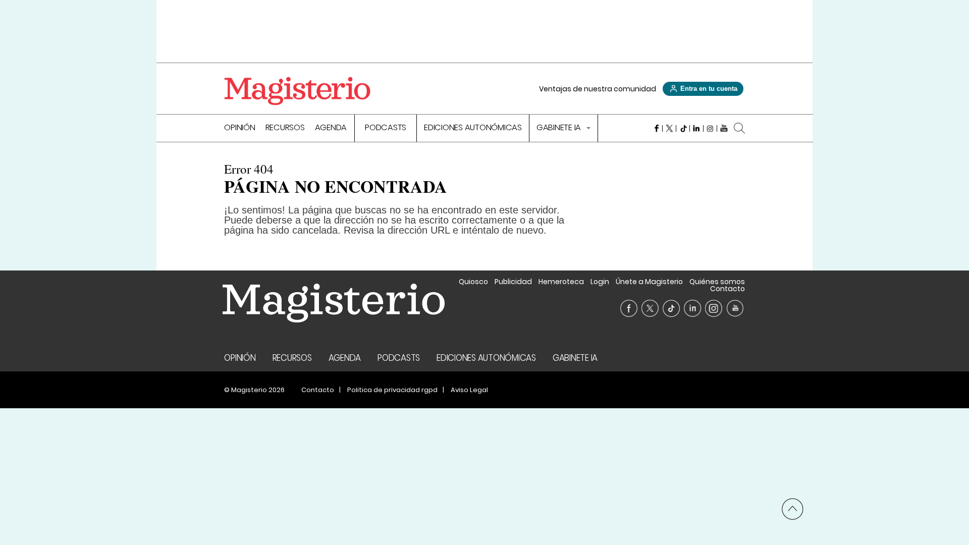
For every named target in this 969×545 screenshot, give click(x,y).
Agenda (331, 128)
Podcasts (385, 128)
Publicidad (513, 282)
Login (599, 282)
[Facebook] (656, 128)
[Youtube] (724, 128)
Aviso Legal (469, 390)
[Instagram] (710, 128)
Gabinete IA (559, 128)
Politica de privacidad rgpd (392, 390)
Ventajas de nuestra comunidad (597, 89)
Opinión (239, 128)
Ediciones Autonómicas (473, 128)
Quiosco (473, 282)
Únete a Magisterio (649, 282)
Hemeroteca (561, 282)
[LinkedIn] (697, 128)
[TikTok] (683, 128)
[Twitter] (669, 128)
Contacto (727, 289)
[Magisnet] (297, 91)
